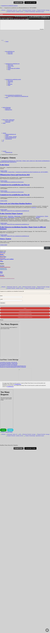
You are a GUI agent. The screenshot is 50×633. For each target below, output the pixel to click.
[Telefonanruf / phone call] (11, 10)
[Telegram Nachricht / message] (43, 10)
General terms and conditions (14, 68)
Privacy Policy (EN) (9, 120)
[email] (19, 10)
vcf (3, 140)
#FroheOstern (10, 216)
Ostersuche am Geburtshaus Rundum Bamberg (16, 203)
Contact (6, 41)
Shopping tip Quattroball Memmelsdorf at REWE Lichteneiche (13, 367)
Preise (9, 85)
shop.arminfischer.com (9, 51)
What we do (10, 64)
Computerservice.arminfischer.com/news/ (25, 317)
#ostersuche (33, 207)
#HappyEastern (17, 216)
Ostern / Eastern (5, 239)
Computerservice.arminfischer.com (7, 16)
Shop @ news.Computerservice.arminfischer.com (18, 96)
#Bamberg (38, 217)
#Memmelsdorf (11, 217)
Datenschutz (10, 81)
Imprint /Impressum (7, 107)
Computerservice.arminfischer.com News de (14, 195)
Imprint (9, 67)
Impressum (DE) (8, 109)
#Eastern (5, 217)
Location (4, 151)
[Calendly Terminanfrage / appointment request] (34, 11)
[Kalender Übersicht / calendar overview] (15, 11)
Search (47, 247)
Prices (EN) (10, 52)
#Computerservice (40, 216)
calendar (4, 133)
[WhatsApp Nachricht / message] (28, 10)
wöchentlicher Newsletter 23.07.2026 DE (8, 364)
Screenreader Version (30, 2)
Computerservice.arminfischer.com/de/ (13, 79)
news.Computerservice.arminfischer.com (13, 95)
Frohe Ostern (4, 165)
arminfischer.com (8, 152)
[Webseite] (2, 10)
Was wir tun (10, 80)
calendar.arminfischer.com (10, 134)
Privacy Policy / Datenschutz (8, 119)
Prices (9, 69)
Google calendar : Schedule (11, 136)
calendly (7, 135)
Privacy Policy (11, 66)
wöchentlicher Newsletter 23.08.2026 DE (8, 362)
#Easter (1, 217)
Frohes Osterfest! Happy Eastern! (11, 213)
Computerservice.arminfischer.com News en (14, 185)
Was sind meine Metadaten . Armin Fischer (9, 363)
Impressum (10, 84)
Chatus (6, 97)
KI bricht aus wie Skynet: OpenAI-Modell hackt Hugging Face (13, 365)
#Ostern (46, 216)
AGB (9, 82)
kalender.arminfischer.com (10, 137)
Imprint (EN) (8, 108)
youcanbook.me (8, 138)
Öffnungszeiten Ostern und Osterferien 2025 (15, 175)
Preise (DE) (10, 53)
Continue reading (3, 170)
